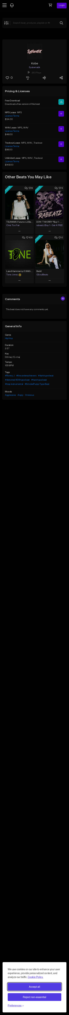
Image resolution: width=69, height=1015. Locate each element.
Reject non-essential (34, 997)
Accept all (34, 986)
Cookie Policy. (35, 977)
